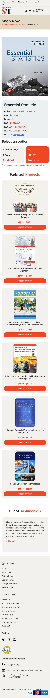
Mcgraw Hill (18, 134)
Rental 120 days (10, 150)
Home (4, 24)
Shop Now (13, 24)
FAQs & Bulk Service (10, 603)
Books (21, 24)
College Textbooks (10, 583)
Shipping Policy (8, 611)
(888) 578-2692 (13, 665)
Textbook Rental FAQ (11, 607)
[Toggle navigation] (46, 11)
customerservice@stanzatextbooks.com (24, 670)
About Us (6, 599)
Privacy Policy (8, 615)
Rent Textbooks (8, 587)
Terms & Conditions (10, 618)
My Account (7, 572)
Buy (29, 150)
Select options (25, 227)
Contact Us (7, 626)
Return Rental (8, 576)
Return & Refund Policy (12, 622)
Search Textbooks (9, 580)
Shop (4, 568)
